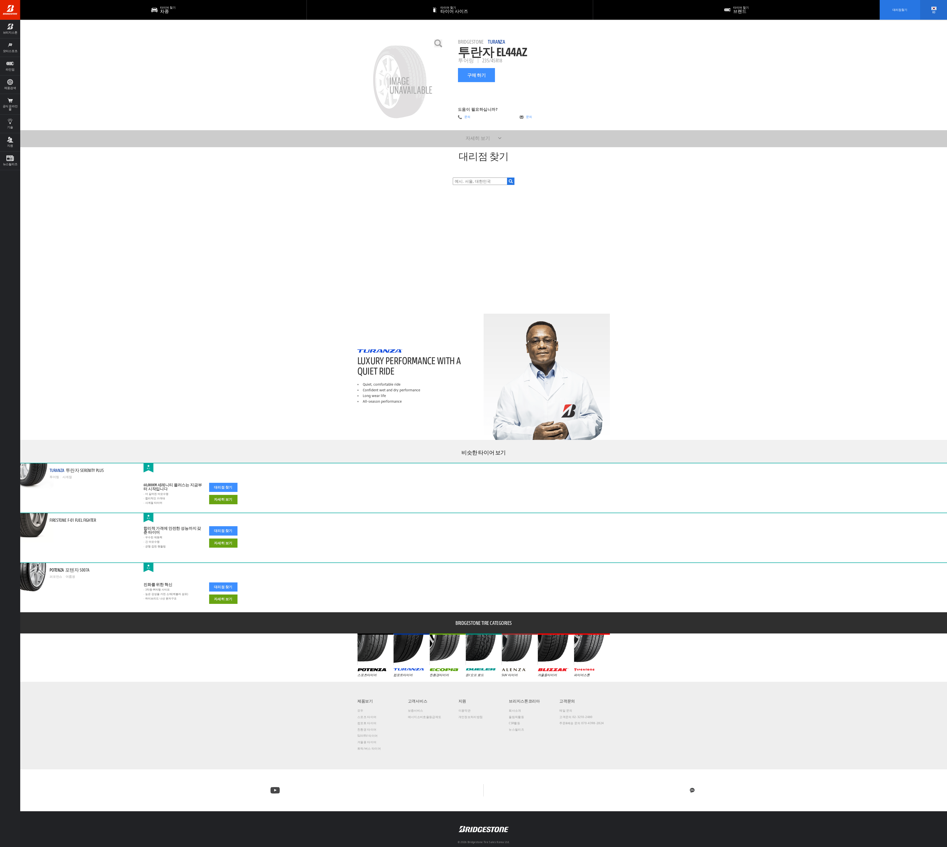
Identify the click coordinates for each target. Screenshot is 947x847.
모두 (360, 710)
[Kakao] (692, 790)
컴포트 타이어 (366, 723)
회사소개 (515, 710)
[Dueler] (484, 649)
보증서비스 (415, 710)
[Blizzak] (556, 649)
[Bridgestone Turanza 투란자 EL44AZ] (399, 81)
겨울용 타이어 (366, 742)
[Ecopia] (448, 649)
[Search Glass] (510, 181)
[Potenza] (375, 649)
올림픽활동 (516, 717)
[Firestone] (592, 649)
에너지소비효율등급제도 (424, 717)
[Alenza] (520, 649)
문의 (467, 117)
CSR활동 (514, 723)
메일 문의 (565, 710)
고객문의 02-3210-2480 (575, 717)
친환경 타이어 (366, 729)
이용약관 (464, 710)
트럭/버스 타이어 (369, 748)
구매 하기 (476, 75)
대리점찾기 (899, 10)
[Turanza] (411, 649)
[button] (10, 29)
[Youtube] (275, 790)
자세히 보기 (223, 499)
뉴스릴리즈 (516, 729)
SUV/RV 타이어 (367, 736)
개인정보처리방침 (470, 717)
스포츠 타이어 (366, 717)
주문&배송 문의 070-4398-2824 (581, 723)
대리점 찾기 (223, 487)
